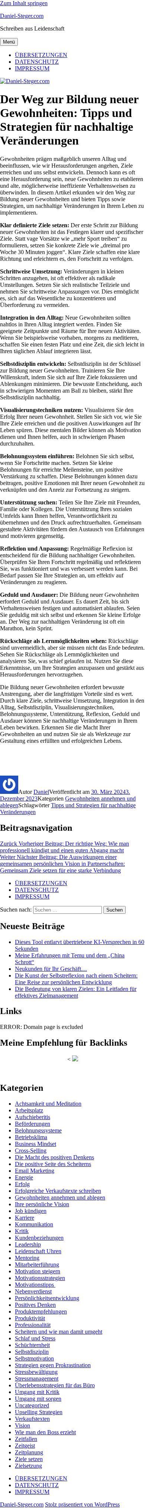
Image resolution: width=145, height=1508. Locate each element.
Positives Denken (35, 1305)
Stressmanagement (36, 1378)
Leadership (28, 1244)
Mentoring (27, 1258)
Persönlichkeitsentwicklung (47, 1298)
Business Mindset (35, 1144)
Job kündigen (30, 1211)
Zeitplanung (29, 1452)
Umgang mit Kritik (37, 1392)
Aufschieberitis (32, 1117)
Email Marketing (34, 1171)
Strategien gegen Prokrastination (53, 1365)
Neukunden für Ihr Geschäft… (51, 969)
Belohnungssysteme (38, 1130)
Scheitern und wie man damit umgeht (58, 1331)
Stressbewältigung (36, 1372)
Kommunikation (34, 1224)
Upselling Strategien (38, 1412)
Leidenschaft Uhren (38, 1251)
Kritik (22, 1231)
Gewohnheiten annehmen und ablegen (60, 1197)
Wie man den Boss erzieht (45, 1432)
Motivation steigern (37, 1271)
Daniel (41, 792)
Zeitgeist (25, 1445)
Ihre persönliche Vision (42, 1204)
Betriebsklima (31, 1137)
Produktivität (30, 1318)
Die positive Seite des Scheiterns (53, 1164)
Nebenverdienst (33, 1291)
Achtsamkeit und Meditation (48, 1103)
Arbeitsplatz (29, 1110)
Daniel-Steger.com (22, 16)
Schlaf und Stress (35, 1338)
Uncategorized (32, 1405)
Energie (24, 1177)
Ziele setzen (29, 1459)
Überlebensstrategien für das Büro (55, 1385)
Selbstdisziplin (32, 1352)
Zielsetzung (28, 1466)
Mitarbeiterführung (37, 1264)
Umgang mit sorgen (38, 1398)
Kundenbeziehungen (39, 1238)
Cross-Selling (30, 1150)
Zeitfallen (26, 1439)
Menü (9, 42)
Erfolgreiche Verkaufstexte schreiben (58, 1191)
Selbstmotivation (34, 1358)
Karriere (24, 1217)
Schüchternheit (32, 1345)
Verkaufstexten (32, 1419)
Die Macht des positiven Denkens (54, 1157)
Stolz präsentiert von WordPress (82, 1504)
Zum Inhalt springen (24, 3)
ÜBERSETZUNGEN (41, 55)
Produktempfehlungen (41, 1311)
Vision (22, 1425)
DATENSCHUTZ (37, 61)
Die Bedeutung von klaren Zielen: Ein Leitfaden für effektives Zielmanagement (75, 992)
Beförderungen (32, 1124)
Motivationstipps (35, 1285)
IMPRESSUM (32, 68)
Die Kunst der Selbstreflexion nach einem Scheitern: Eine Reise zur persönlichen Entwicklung (76, 978)
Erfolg (22, 1184)
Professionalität (33, 1325)
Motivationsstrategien (40, 1278)
